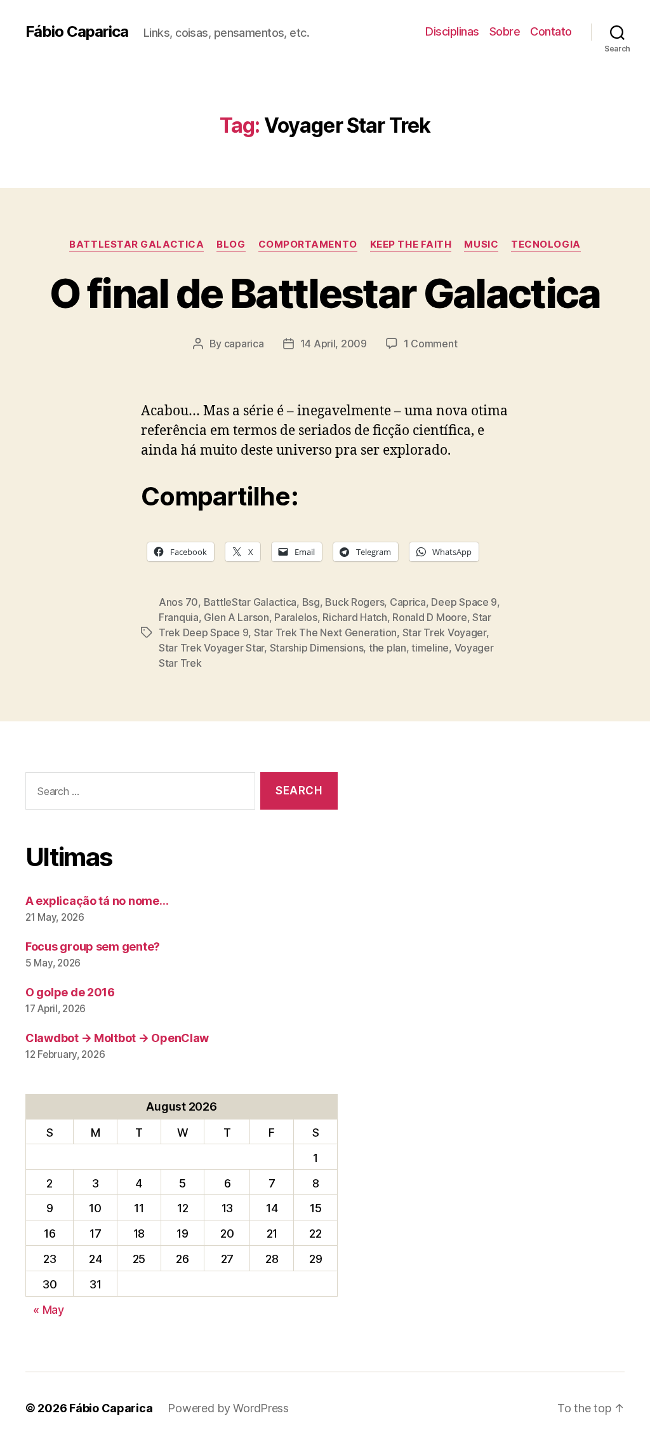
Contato (551, 31)
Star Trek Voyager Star (211, 647)
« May (48, 1309)
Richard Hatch (354, 617)
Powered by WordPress (228, 1408)
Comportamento (307, 244)
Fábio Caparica (76, 31)
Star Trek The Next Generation (325, 632)
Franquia (179, 617)
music (481, 244)
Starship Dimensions (317, 647)
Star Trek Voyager (444, 632)
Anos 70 (178, 602)
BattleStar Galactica (136, 244)
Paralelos (295, 617)
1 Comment (431, 343)
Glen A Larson (236, 617)
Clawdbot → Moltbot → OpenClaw (117, 1038)
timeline (430, 647)
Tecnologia (546, 244)
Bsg (311, 602)
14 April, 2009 (333, 343)
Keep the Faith (411, 244)
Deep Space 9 (464, 602)
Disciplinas (452, 31)
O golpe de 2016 (70, 992)
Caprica (408, 602)
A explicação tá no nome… (97, 900)
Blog (230, 244)
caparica (244, 343)
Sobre (505, 31)
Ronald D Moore (429, 617)
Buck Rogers (354, 602)
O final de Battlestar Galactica (325, 293)
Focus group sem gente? (92, 946)
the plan (387, 647)
